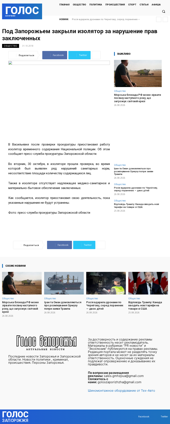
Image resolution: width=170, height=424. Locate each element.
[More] (96, 55)
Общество (10, 45)
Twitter (164, 416)
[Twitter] (156, 416)
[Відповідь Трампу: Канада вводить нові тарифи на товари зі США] (148, 283)
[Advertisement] (138, 132)
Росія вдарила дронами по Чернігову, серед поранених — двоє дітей (136, 189)
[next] (165, 19)
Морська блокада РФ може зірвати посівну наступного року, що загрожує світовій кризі (137, 98)
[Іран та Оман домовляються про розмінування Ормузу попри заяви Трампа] (64, 283)
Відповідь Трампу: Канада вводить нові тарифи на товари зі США (136, 205)
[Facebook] (134, 416)
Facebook (143, 416)
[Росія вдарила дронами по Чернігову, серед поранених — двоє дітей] (106, 283)
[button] (163, 11)
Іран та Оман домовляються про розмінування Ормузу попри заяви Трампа (133, 171)
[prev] (158, 19)
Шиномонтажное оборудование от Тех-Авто (121, 391)
